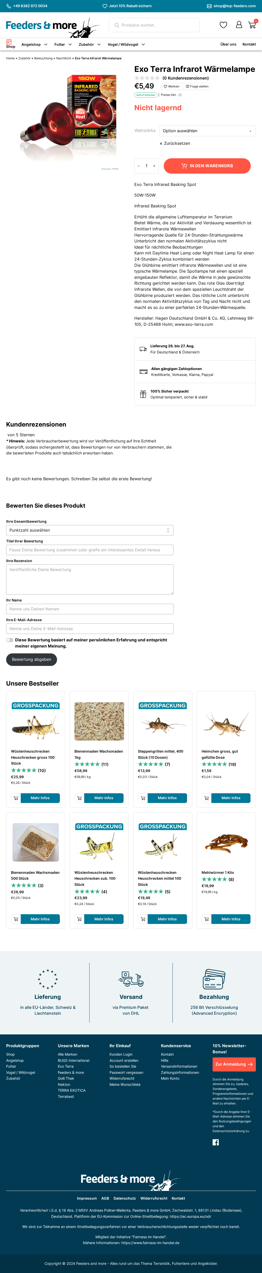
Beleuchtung (43, 58)
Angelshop (31, 44)
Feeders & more (71, 1072)
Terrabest (66, 1096)
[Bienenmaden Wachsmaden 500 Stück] (36, 842)
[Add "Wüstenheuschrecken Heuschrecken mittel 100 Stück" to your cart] (143, 919)
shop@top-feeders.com (235, 6)
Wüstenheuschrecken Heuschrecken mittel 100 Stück (159, 878)
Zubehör (86, 44)
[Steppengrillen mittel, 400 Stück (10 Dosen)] (163, 721)
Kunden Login (121, 1054)
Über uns (228, 44)
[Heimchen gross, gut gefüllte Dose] (226, 721)
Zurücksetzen (177, 143)
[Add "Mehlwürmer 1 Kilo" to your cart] (206, 919)
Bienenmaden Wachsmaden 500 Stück (35, 875)
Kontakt (249, 44)
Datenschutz (125, 1198)
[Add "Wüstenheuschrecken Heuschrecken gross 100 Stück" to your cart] (16, 798)
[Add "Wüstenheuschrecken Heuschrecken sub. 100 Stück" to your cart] (79, 919)
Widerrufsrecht (122, 1078)
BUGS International (73, 1060)
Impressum (87, 1198)
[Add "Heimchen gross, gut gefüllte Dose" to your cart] (206, 798)
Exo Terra (66, 1066)
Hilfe (164, 1060)
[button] (223, 25)
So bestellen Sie (123, 1066)
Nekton (64, 1084)
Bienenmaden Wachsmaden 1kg (98, 754)
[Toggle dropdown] (45, 44)
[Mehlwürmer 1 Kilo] (226, 842)
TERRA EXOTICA (71, 1090)
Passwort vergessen (126, 1072)
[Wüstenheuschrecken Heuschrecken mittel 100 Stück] (163, 842)
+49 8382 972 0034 (30, 6)
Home (10, 58)
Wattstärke (145, 130)
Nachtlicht (63, 58)
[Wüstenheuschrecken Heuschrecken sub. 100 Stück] (99, 842)
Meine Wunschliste (125, 1084)
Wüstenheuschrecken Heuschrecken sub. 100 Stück (94, 878)
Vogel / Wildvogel (123, 44)
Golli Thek (66, 1078)
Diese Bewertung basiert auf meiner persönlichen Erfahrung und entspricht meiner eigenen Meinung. (91, 643)
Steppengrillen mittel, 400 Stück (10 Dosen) (160, 754)
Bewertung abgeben (31, 659)
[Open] (252, 25)
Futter (59, 44)
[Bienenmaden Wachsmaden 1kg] (99, 721)
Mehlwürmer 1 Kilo (218, 872)
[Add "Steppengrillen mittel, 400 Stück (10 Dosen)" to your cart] (143, 798)
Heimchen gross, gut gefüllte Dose (220, 754)
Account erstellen (124, 1060)
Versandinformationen (179, 1066)
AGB (105, 1198)
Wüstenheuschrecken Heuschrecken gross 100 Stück (32, 757)
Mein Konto (170, 1078)
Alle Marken (67, 1054)
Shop (10, 46)
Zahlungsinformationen (180, 1072)
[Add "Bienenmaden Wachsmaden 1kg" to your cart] (79, 798)
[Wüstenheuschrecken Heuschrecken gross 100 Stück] (36, 721)
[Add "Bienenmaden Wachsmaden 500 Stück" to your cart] (16, 919)
